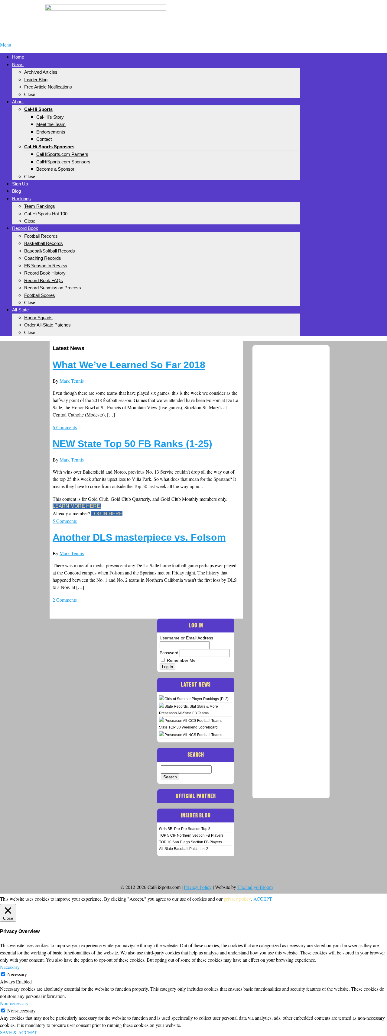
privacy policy (237, 899)
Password (169, 652)
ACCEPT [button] (262, 899)
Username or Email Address (186, 637)
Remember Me (181, 660)
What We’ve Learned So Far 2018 (129, 364)
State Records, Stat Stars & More (191, 706)
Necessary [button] (10, 967)
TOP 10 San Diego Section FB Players (190, 842)
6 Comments (65, 427)
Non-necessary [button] (14, 1003)
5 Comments (65, 521)
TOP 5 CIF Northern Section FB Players (191, 835)
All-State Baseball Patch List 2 (183, 849)
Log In (167, 666)
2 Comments (65, 600)
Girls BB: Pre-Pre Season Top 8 (184, 829)
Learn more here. (77, 506)
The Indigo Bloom (255, 887)
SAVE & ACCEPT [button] (18, 1032)
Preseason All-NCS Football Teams (193, 735)
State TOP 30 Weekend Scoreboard (188, 727)
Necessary (17, 974)
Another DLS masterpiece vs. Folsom (139, 537)
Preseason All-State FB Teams (184, 713)
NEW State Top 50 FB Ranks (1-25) (132, 443)
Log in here (106, 513)
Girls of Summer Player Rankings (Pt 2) (196, 699)
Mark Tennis (72, 381)
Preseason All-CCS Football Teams (193, 721)
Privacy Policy (198, 887)
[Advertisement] (281, 14)
